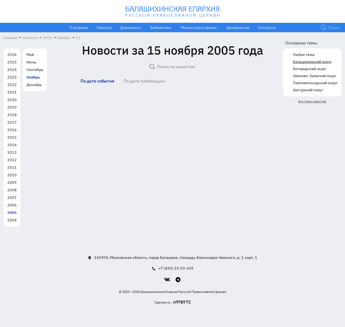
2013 (12, 152)
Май (30, 54)
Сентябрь (35, 69)
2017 (12, 122)
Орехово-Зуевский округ (315, 75)
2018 (12, 114)
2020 (12, 99)
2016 (12, 129)
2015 (12, 137)
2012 (12, 160)
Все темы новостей (312, 101)
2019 (12, 107)
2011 (12, 167)
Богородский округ (310, 68)
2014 (12, 144)
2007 (12, 197)
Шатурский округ (308, 89)
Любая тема (303, 54)
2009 (12, 182)
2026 (12, 54)
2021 (12, 92)
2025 (12, 62)
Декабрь (34, 84)
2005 (12, 212)
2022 (12, 84)
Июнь (31, 62)
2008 (12, 190)
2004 (12, 220)
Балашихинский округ (312, 61)
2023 (12, 77)
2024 (12, 69)
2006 (12, 205)
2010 (12, 175)
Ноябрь (33, 77)
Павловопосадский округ (315, 82)
